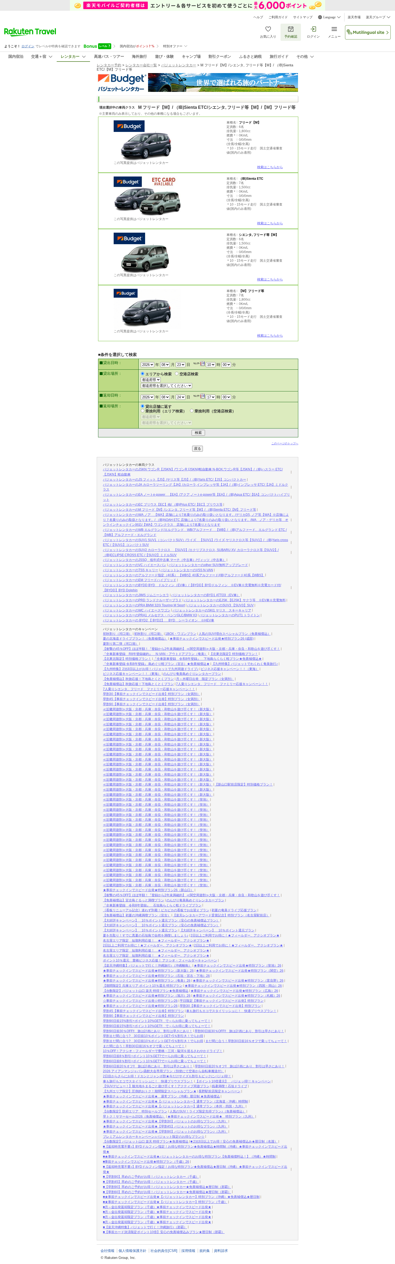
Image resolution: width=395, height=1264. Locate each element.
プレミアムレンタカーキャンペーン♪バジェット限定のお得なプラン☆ (153, 1137)
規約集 (204, 1251)
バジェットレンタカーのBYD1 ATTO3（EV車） (205, 595)
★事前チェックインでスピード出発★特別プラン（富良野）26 (238, 980)
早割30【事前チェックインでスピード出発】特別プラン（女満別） (151, 694)
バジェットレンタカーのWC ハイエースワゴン (136, 610)
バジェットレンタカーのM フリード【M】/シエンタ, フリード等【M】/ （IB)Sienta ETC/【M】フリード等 (179, 510)
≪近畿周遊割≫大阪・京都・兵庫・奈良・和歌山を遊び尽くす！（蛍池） (156, 799)
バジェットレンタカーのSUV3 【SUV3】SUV (220, 605)
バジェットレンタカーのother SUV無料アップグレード (208, 565)
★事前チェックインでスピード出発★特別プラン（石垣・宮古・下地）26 (156, 976)
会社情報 (107, 1251)
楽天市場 (354, 17)
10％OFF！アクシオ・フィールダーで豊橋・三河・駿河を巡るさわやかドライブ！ (162, 1051)
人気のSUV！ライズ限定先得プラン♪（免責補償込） (208, 1111)
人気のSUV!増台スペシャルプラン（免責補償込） (235, 634)
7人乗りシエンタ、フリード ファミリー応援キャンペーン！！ (222, 684)
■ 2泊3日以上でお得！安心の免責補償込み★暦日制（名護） (234, 1141)
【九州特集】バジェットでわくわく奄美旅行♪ (245, 664)
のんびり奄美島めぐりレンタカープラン (192, 674)
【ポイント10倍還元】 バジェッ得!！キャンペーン (233, 1081)
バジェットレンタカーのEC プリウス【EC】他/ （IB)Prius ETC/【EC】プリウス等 (162, 504)
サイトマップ (303, 17)
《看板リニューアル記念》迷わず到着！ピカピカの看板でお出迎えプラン (156, 910)
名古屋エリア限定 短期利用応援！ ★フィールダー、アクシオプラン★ (156, 940)
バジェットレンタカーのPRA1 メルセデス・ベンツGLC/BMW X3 (150, 615)
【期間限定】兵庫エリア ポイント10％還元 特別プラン (142, 986)
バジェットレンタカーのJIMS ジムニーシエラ (136, 595)
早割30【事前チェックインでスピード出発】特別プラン (220, 1006)
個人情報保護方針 (132, 1251)
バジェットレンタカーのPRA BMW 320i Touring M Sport (144, 605)
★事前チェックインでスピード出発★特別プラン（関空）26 (239, 971)
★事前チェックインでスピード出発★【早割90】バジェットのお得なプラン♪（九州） (165, 1131)
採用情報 (188, 1251)
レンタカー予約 (109, 65)
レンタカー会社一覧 (141, 65)
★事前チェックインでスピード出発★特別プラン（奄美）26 (147, 980)
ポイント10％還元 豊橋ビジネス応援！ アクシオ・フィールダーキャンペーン (160, 960)
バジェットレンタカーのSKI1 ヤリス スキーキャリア (212, 610)
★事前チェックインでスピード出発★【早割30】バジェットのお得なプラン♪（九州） (165, 1121)
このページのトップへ (284, 443)
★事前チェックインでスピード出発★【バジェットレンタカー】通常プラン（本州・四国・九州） (174, 1106)
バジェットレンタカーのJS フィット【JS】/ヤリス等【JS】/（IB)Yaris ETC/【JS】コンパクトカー (174, 479)
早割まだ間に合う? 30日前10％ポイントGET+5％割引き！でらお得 (153, 1036)
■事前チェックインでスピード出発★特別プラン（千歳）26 (146, 1162)
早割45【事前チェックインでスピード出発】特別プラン (143, 1011)
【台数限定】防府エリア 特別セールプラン (135, 1111)
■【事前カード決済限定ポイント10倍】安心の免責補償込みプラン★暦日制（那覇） (164, 1232)
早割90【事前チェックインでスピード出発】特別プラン (143, 1016)
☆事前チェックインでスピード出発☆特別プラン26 (140, 1001)
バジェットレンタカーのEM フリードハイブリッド (139, 580)
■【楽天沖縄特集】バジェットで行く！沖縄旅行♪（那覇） (145, 1227)
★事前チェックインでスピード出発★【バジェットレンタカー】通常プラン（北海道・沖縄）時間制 (175, 1101)
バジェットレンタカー (178, 65)
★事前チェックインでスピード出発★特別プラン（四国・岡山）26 (233, 986)
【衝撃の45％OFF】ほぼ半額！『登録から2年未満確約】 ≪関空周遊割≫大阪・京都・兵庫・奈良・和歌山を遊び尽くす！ (191, 649)
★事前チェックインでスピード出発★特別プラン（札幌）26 (236, 995)
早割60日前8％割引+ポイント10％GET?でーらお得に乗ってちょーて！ (154, 1056)
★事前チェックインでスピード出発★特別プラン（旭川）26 (147, 995)
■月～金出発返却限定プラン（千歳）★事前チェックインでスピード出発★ (157, 1207)
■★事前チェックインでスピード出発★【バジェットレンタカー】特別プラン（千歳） (165, 1202)
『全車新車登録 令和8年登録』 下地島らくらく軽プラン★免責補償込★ (207, 659)
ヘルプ (258, 17)
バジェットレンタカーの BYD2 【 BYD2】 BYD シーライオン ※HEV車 (158, 620)
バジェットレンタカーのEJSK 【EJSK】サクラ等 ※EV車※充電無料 (235, 600)
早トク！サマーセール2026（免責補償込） (134, 1116)
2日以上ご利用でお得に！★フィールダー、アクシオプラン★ (235, 935)
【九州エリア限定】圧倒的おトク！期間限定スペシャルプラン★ (149, 1091)
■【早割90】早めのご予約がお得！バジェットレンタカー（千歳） (151, 1177)
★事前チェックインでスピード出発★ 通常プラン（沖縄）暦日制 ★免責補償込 (161, 1096)
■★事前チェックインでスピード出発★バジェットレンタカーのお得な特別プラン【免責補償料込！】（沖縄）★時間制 (189, 1156)
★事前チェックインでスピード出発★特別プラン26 (140, 1006)
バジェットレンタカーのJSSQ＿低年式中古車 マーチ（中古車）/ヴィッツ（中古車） (164, 560)
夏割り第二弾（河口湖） (120, 644)
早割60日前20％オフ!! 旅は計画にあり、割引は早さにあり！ (148, 1066)
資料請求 (221, 1251)
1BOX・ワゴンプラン (180, 634)
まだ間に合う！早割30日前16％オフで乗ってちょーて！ (246, 1041)
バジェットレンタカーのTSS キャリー (130, 570)
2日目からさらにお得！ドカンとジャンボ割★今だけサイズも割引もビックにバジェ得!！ (167, 1076)
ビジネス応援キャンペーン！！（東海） (230, 669)
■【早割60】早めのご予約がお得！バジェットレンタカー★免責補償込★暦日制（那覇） (167, 1192)
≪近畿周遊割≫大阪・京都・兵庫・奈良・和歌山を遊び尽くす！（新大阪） (158, 709)
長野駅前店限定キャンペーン (219, 1091)
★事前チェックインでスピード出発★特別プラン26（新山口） (148, 890)
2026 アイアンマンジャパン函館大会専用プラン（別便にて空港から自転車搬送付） (163, 1071)
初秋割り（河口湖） (117, 634)
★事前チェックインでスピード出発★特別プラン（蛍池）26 (237, 965)
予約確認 (290, 36)
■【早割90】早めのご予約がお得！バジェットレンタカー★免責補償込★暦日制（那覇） (167, 1187)
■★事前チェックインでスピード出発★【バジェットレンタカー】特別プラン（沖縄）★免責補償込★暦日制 (181, 1197)
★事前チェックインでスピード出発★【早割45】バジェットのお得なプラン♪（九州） (165, 1126)
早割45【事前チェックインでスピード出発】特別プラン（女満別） (151, 699)
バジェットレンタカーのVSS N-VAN (186, 570)
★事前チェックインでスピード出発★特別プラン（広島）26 (234, 991)
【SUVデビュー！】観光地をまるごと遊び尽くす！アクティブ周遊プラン (156, 1086)
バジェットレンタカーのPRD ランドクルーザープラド (142, 600)
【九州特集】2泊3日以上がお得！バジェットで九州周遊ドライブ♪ (151, 669)
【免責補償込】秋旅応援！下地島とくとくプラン (138, 679)
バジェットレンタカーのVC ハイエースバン (134, 565)
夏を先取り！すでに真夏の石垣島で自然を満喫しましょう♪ (145, 935)
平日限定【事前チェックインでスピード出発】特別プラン (222, 1001)
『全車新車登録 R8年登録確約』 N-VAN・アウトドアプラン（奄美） (155, 654)
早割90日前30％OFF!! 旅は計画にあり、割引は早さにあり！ (147, 1031)
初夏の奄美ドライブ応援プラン (234, 910)
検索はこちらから (270, 167)
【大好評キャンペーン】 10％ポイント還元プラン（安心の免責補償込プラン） (161, 920)
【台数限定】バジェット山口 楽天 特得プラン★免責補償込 (145, 991)
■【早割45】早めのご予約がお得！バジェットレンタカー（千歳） (151, 1182)
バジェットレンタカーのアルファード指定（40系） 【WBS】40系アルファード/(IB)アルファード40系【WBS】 (183, 575)
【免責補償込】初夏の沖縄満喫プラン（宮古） (137, 915)
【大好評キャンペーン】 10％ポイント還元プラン (140, 930)
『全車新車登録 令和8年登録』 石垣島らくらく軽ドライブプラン (152, 905)
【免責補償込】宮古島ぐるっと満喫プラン (133, 900)
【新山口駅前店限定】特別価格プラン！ (244, 784)
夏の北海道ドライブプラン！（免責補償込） (135, 638)
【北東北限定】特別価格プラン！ (234, 654)
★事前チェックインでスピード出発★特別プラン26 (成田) (212, 638)
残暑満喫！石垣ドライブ (229, 1086)
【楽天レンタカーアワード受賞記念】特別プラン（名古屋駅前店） (221, 915)
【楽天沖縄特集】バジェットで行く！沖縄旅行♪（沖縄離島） (147, 965)
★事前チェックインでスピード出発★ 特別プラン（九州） (210, 1116)
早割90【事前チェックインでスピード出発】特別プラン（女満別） (151, 704)
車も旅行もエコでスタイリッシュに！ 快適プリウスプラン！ (231, 1011)
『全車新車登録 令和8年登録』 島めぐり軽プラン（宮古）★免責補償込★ (156, 664)
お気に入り (268, 36)
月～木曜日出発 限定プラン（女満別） (205, 679)
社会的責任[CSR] (163, 1251)
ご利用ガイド (278, 17)
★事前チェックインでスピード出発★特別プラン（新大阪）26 (148, 971)
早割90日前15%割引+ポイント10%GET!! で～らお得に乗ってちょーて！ (157, 1021)
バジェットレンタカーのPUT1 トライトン (229, 615)
